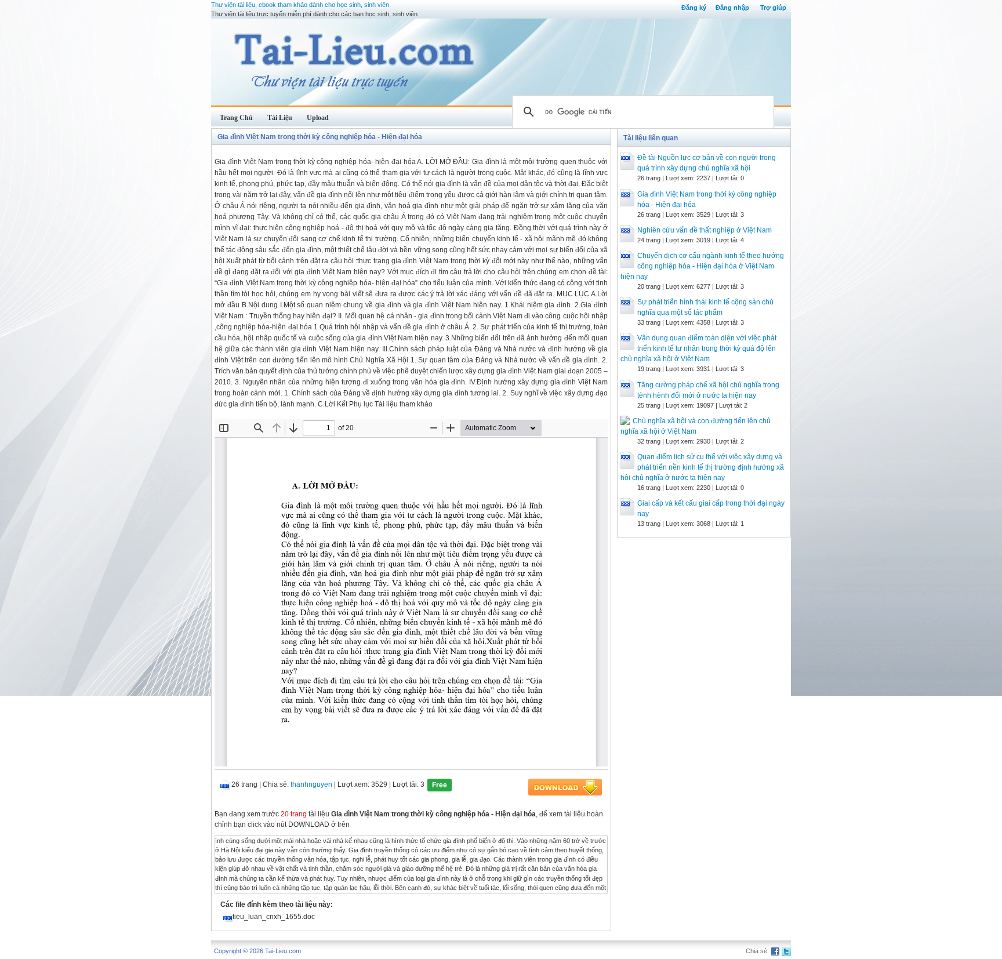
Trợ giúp (773, 7)
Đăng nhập (732, 7)
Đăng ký (693, 7)
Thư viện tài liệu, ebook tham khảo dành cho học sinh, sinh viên (300, 4)
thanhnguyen (311, 784)
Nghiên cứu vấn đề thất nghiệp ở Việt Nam (704, 230)
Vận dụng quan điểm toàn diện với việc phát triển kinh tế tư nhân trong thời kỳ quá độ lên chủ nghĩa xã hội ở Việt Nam (698, 348)
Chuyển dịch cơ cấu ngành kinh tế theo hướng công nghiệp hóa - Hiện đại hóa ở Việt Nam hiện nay (702, 266)
